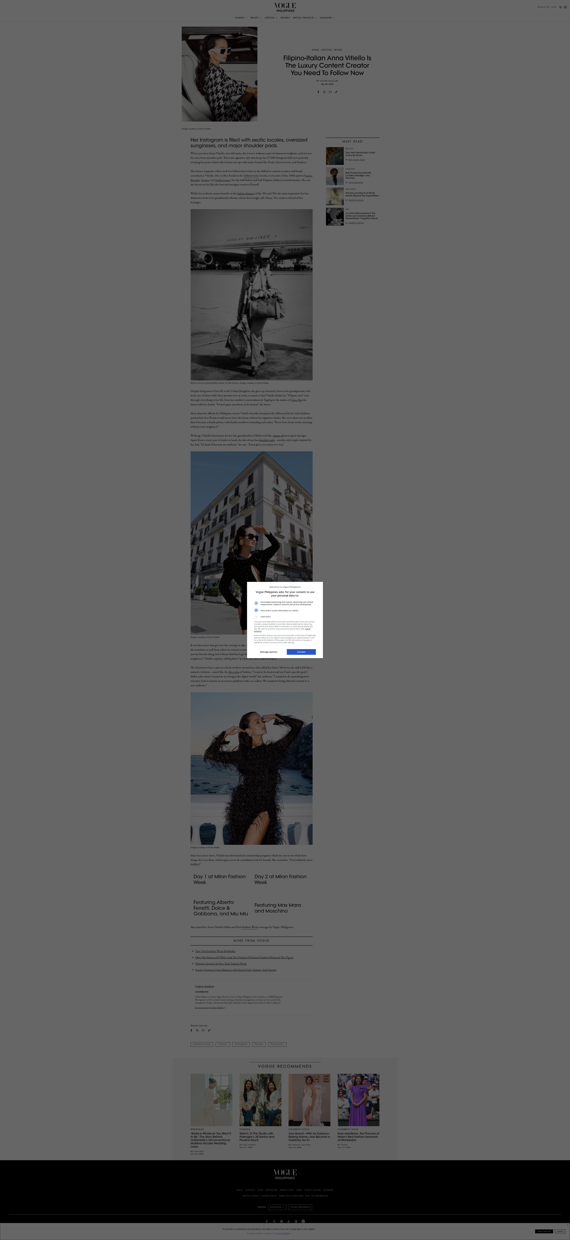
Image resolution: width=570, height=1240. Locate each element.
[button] (285, 617)
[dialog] (285, 620)
